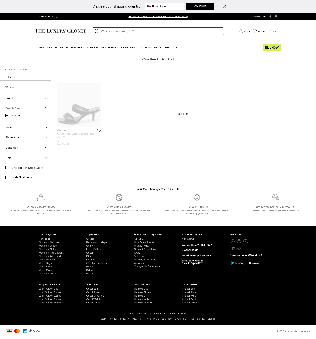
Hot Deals (78, 47)
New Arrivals (110, 47)
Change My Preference (147, 266)
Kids (140, 47)
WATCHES (93, 47)
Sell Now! (271, 47)
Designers (128, 47)
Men (49, 47)
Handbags (61, 47)
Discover (10, 69)
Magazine (151, 47)
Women (39, 47)
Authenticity (168, 47)
